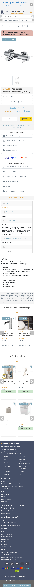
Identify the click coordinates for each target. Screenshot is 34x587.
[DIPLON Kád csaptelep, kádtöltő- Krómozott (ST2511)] (17, 56)
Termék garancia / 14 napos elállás (12, 486)
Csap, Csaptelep (8, 26)
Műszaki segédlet (6, 499)
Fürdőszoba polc (6, 534)
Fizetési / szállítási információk (10, 484)
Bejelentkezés (5, 513)
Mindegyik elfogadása (24, 585)
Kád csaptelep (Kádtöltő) (21, 26)
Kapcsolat (4, 481)
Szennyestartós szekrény (9, 552)
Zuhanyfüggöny (6, 555)
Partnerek (4, 502)
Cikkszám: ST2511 (7, 97)
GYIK (2, 491)
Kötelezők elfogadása (10, 585)
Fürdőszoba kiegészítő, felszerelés (12, 557)
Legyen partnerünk (7, 511)
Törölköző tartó (6, 547)
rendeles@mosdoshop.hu (12, 447)
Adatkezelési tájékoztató (9, 522)
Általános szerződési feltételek (10, 525)
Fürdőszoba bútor (6, 537)
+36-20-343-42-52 (10, 449)
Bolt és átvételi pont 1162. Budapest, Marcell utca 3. (13, 453)
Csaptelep (4, 544)
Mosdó (3, 542)
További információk (17, 583)
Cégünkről (4, 489)
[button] (17, 136)
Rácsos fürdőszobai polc (8, 560)
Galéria (3, 496)
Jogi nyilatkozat (6, 520)
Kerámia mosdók (13, 20)
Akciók (5, 20)
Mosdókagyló (5, 539)
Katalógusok (5, 494)
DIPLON (6, 89)
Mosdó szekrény (6, 549)
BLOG (3, 532)
